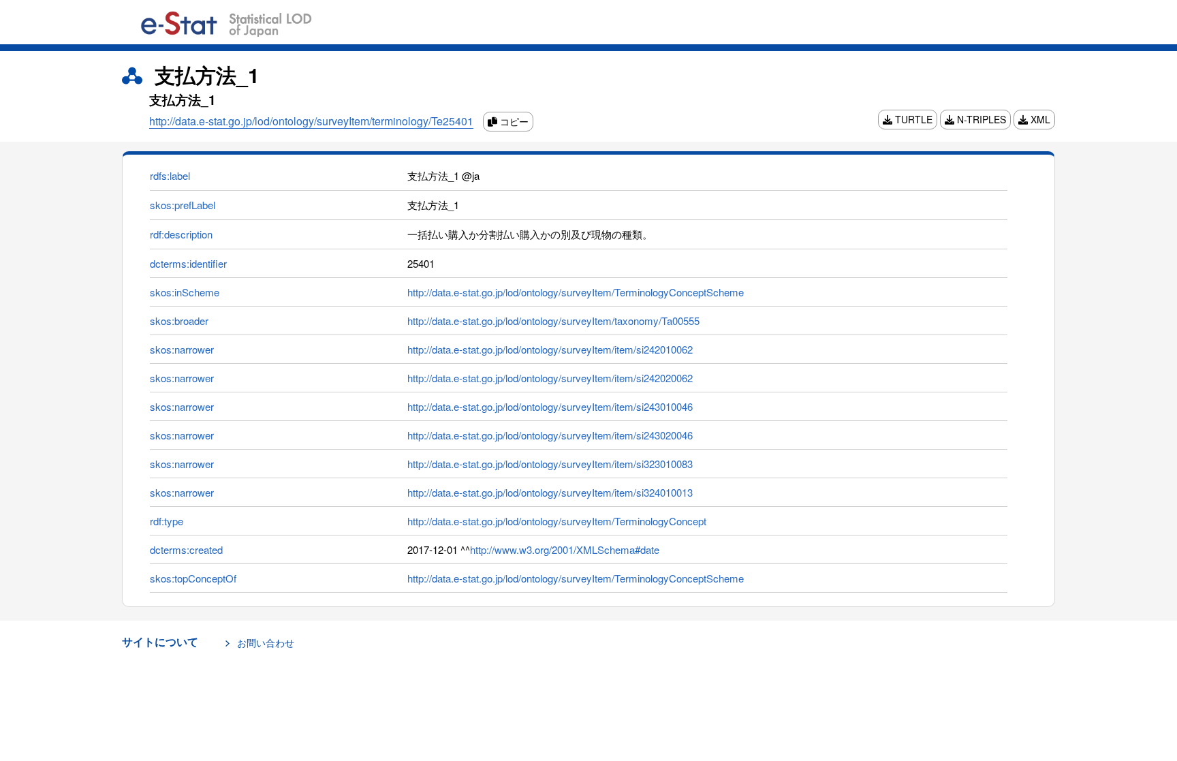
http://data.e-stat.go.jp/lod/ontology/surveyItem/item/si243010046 (550, 406)
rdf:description (181, 234)
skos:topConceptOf (193, 578)
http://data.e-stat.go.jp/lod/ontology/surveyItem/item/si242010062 (550, 349)
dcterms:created (186, 549)
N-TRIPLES (980, 119)
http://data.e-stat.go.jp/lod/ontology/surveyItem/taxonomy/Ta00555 (553, 320)
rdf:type (166, 521)
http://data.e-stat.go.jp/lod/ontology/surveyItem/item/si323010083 (550, 463)
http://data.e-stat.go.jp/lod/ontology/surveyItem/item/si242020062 (550, 378)
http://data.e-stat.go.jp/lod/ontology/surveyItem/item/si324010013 (550, 492)
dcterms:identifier (188, 263)
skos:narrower (182, 349)
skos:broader (179, 320)
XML (1039, 119)
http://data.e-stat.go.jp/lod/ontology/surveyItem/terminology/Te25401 (311, 121)
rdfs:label (170, 175)
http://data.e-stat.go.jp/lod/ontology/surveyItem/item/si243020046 (550, 435)
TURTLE (912, 119)
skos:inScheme (184, 292)
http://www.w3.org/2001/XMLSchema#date (564, 549)
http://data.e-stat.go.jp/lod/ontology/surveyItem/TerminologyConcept (556, 521)
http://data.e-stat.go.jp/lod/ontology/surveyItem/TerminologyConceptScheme (575, 292)
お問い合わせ (265, 642)
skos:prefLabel (182, 205)
